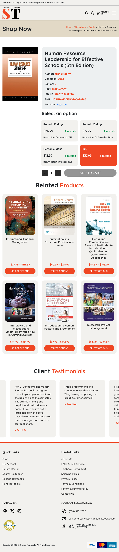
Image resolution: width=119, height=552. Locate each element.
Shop (5, 459)
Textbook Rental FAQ (73, 468)
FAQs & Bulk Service (73, 463)
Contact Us (67, 493)
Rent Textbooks (11, 483)
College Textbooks (13, 478)
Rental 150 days (53, 124)
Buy (84, 149)
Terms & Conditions (72, 483)
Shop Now (80, 27)
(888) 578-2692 (77, 511)
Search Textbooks (12, 473)
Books (92, 27)
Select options (20, 271)
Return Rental (10, 468)
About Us (66, 459)
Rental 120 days (92, 124)
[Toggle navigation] (114, 13)
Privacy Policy (69, 478)
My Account (9, 463)
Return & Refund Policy (74, 488)
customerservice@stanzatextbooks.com (92, 518)
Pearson (62, 104)
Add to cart (90, 173)
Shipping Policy (70, 473)
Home (69, 27)
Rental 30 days (52, 149)
